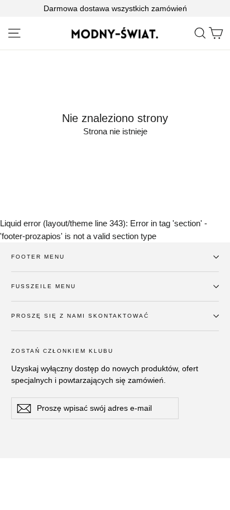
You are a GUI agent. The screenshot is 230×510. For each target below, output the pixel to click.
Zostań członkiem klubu (62, 351)
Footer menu (38, 257)
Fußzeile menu (43, 286)
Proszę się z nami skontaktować (80, 316)
